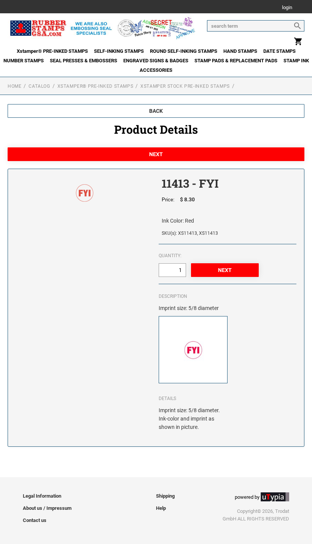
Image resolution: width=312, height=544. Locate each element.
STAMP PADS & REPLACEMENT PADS (235, 60)
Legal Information (42, 496)
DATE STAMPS (279, 51)
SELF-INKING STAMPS (119, 51)
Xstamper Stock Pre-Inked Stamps (185, 86)
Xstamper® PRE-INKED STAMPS (52, 51)
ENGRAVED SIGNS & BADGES (155, 60)
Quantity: (170, 255)
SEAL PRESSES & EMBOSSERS (83, 60)
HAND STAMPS (240, 51)
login (287, 7)
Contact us (34, 520)
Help (161, 508)
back (156, 111)
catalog (39, 86)
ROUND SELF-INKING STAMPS (183, 51)
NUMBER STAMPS (23, 60)
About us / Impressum (47, 508)
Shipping (165, 496)
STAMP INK (296, 60)
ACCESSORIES (156, 70)
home (14, 86)
